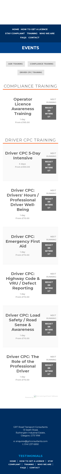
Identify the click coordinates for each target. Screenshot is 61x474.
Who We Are (46, 33)
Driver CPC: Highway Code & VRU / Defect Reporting (23, 280)
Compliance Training (41, 64)
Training (32, 33)
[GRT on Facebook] (27, 450)
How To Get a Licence (34, 29)
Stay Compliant (15, 33)
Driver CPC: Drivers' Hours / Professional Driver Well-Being (23, 200)
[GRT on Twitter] (35, 450)
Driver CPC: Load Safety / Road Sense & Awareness (23, 322)
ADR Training (15, 64)
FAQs (23, 37)
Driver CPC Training (31, 72)
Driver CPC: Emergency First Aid (23, 241)
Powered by (29, 397)
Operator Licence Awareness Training (22, 106)
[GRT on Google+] (31, 450)
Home (15, 29)
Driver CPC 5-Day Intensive (22, 155)
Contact (33, 37)
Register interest (49, 112)
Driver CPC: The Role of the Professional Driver (23, 363)
